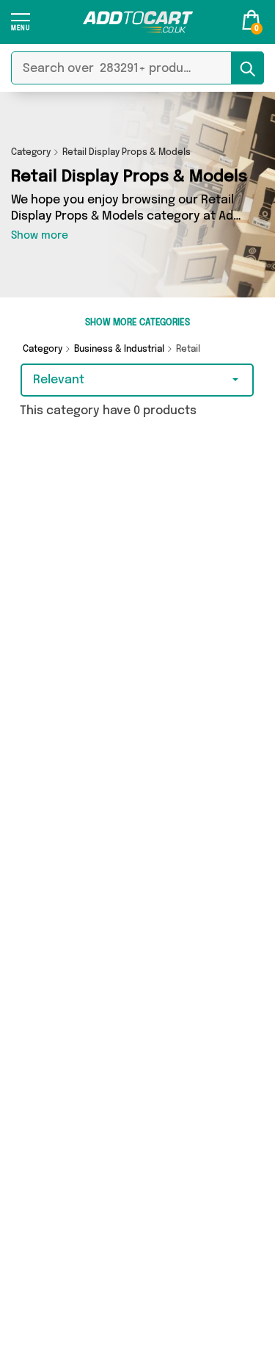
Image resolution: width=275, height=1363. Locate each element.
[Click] (20, 27)
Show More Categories (137, 323)
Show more (39, 236)
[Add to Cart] (138, 22)
